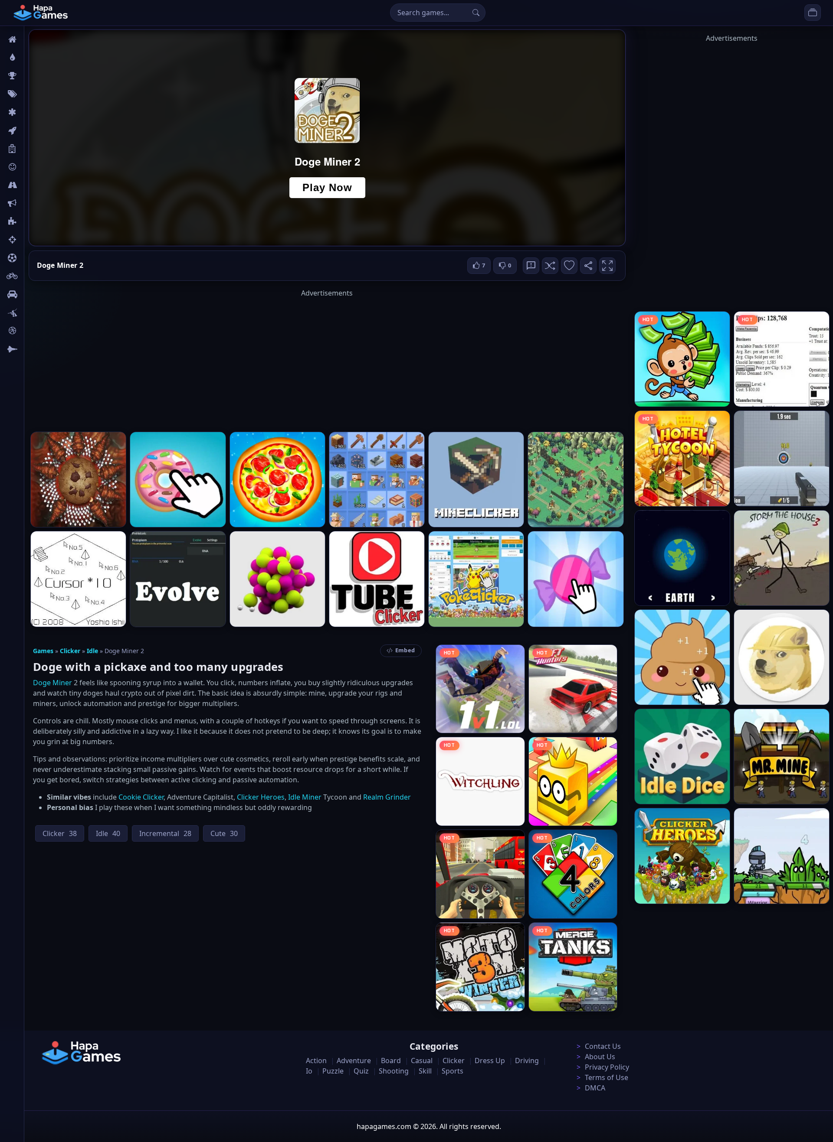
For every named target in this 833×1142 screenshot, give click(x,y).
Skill (425, 1071)
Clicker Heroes (261, 797)
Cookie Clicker (141, 797)
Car (34, 294)
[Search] (476, 13)
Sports (452, 1071)
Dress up (490, 1060)
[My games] (812, 12)
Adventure (354, 1060)
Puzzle (333, 1071)
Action (316, 1060)
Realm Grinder (387, 797)
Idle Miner (304, 797)
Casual (422, 1060)
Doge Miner (52, 682)
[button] (550, 265)
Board (38, 148)
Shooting (394, 1071)
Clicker (70, 651)
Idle (92, 651)
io (31, 203)
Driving (527, 1060)
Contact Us (603, 1046)
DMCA (595, 1088)
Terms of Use (606, 1077)
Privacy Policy (607, 1067)
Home (38, 39)
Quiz (361, 1071)
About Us (600, 1056)
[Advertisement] (327, 359)
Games (43, 651)
